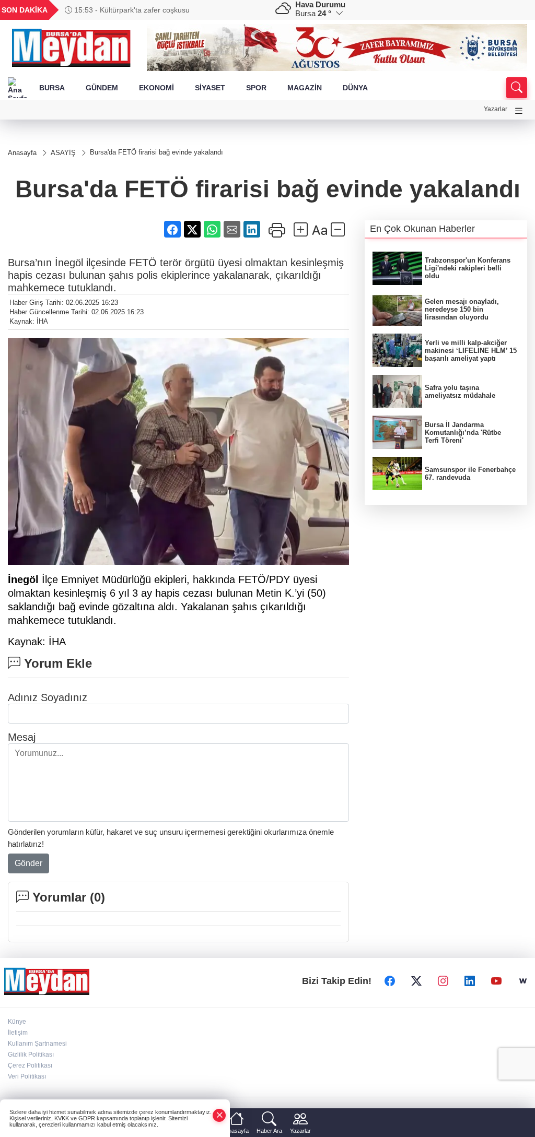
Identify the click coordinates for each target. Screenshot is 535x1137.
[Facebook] (389, 980)
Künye (17, 1021)
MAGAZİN (304, 88)
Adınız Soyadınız (47, 697)
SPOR (256, 88)
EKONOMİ (156, 88)
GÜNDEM (102, 88)
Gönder (28, 863)
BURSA (52, 88)
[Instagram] (443, 980)
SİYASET (210, 88)
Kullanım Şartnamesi (37, 1043)
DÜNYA (355, 88)
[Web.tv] (523, 980)
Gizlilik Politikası (31, 1054)
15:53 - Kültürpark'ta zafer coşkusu (131, 10)
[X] (416, 980)
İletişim (18, 1032)
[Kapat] (219, 1115)
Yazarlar (495, 109)
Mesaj (22, 737)
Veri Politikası (27, 1076)
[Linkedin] (469, 980)
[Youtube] (496, 980)
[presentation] (250, 10)
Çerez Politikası (30, 1065)
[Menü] (518, 111)
